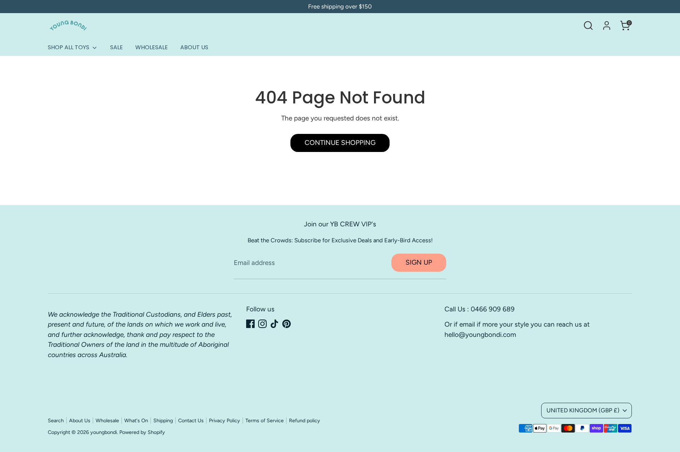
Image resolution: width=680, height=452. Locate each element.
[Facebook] (250, 324)
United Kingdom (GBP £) (582, 410)
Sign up (419, 262)
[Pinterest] (286, 324)
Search (56, 420)
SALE (116, 47)
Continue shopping (340, 143)
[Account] (607, 25)
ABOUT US (194, 47)
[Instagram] (262, 324)
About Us (79, 420)
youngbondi (103, 432)
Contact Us (191, 420)
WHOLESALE (151, 47)
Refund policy (304, 420)
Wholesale (107, 420)
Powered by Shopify (142, 432)
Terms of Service (264, 420)
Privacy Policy (224, 420)
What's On (136, 420)
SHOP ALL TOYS (69, 47)
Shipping (163, 420)
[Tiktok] (274, 324)
